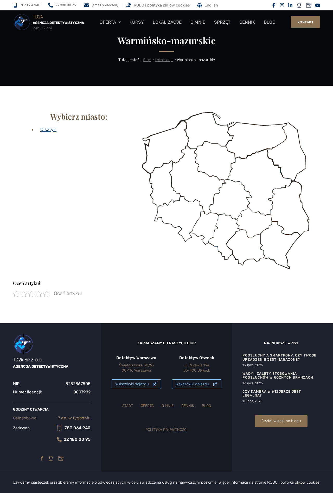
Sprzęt (222, 22)
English (211, 5)
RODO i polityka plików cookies (162, 5)
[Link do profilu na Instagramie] (282, 5)
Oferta (108, 22)
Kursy (137, 22)
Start (147, 59)
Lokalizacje (167, 22)
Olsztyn (48, 129)
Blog (270, 22)
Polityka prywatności (166, 429)
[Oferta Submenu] (120, 22)
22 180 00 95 (77, 439)
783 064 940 (78, 427)
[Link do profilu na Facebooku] (273, 5)
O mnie (197, 22)
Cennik (247, 22)
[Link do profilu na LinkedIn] (290, 5)
